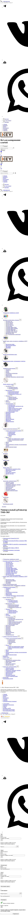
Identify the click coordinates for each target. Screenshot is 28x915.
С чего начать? (7, 120)
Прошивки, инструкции (8, 704)
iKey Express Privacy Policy (9, 710)
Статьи (4, 707)
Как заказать (6, 127)
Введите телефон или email (7, 855)
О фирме (5, 124)
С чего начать (6, 703)
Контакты (5, 125)
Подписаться (15, 913)
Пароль (2, 846)
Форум (4, 126)
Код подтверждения (5, 869)
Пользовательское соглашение (10, 701)
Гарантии (5, 130)
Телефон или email (5, 838)
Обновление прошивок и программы (11, 550)
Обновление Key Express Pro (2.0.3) (11, 538)
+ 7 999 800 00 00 (6, 1)
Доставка (5, 129)
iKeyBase (6, 122)
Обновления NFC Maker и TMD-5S (11, 547)
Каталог (5, 146)
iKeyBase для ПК (7, 708)
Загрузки (6, 119)
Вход (3, 150)
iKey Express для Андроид (9, 709)
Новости (5, 706)
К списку (4, 506)
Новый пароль (4, 893)
